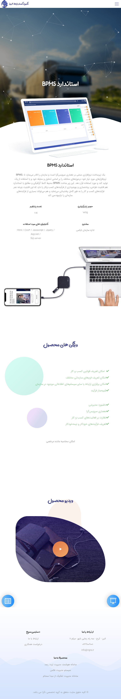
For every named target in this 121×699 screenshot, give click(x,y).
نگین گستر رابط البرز (19, 4)
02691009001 (87, 644)
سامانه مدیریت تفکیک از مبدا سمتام (60, 676)
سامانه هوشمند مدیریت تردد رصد (60, 664)
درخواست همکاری (33, 644)
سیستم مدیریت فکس (60, 670)
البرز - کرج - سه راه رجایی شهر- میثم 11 (87, 639)
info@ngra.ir (87, 650)
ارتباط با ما (33, 639)
